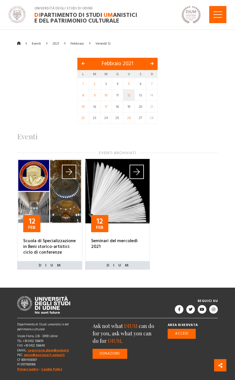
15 (83, 106)
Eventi (36, 43)
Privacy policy (27, 369)
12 (129, 95)
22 (83, 118)
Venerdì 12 (103, 43)
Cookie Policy (51, 369)
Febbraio (77, 43)
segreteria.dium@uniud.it (48, 350)
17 (106, 106)
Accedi (182, 333)
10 (106, 95)
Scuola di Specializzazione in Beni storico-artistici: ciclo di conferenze (49, 246)
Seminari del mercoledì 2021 (114, 243)
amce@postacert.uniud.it (44, 355)
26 (129, 118)
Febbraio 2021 (117, 63)
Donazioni (110, 353)
